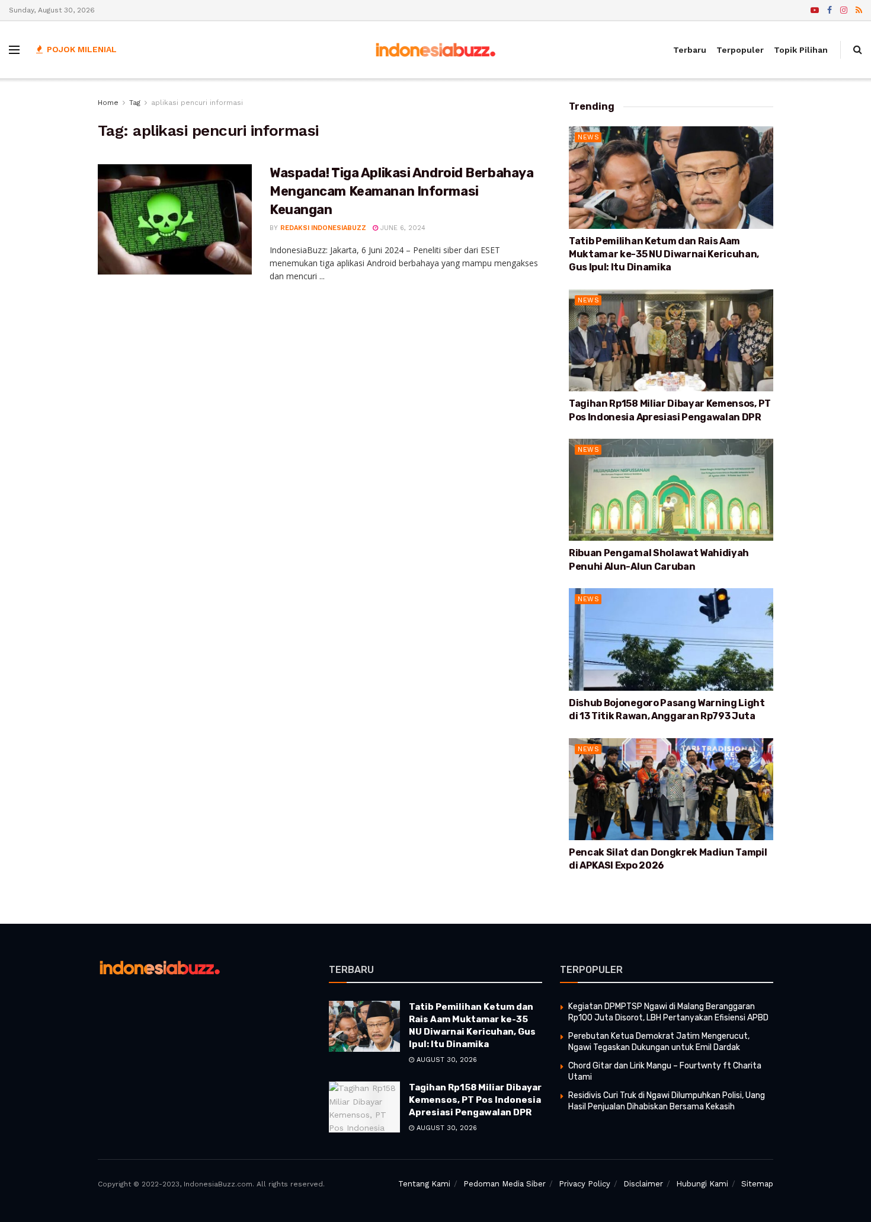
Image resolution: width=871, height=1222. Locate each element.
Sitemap (757, 1183)
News (588, 137)
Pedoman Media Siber (504, 1183)
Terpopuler (740, 50)
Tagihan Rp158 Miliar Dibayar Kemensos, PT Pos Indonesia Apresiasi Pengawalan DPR (475, 1100)
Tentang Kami (424, 1183)
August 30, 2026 (445, 1060)
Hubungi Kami (702, 1183)
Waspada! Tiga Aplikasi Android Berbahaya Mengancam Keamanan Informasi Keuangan (401, 191)
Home (108, 102)
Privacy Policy (584, 1183)
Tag (134, 102)
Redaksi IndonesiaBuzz (323, 228)
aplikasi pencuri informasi (197, 102)
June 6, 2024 (401, 228)
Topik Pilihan (801, 50)
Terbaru (689, 50)
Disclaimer (643, 1183)
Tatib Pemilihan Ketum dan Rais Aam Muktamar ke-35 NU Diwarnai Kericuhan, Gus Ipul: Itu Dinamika (664, 254)
